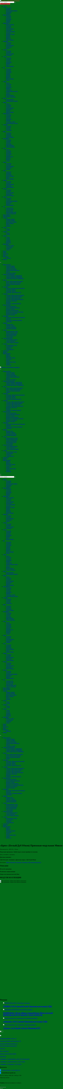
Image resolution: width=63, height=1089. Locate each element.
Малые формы (10, 40)
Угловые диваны (10, 220)
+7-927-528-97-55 (15, 1070)
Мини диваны (10, 223)
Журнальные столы (11, 335)
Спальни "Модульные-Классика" (15, 299)
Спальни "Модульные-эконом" (14, 296)
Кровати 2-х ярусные (11, 313)
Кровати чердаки (10, 314)
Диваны (8, 240)
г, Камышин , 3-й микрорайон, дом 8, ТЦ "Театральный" (15, 1059)
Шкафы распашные (11, 328)
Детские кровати (10, 31)
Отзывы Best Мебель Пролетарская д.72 (10, 1041)
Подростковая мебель (11, 10)
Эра (4, 206)
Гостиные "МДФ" (11, 289)
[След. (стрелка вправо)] (2, 1088)
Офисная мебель (10, 147)
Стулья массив (10, 349)
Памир (5, 180)
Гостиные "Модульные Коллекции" (15, 288)
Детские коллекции (11, 306)
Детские (8, 60)
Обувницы (9, 321)
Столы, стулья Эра (11, 213)
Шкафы (8, 21)
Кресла (8, 224)
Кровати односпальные (12, 310)
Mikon (4, 102)
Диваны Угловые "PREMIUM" (14, 277)
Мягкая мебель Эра (11, 212)
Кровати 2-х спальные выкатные (14, 312)
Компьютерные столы (12, 91)
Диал (4, 148)
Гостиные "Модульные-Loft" (13, 292)
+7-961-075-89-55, (6, 1070)
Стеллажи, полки (10, 121)
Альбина (5, 124)
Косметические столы (12, 332)
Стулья (8, 230)
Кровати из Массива (11, 300)
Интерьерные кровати (12, 101)
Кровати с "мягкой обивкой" (13, 303)
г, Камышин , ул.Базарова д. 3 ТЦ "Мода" (11, 1064)
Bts (4, 67)
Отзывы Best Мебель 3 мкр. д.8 (8, 1038)
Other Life (5, 253)
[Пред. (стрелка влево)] (0, 1088)
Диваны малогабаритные (12, 270)
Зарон (4, 162)
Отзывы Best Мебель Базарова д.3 (9, 1043)
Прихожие (9, 12)
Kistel (4, 98)
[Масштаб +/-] (0, 1087)
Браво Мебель (6, 15)
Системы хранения (11, 327)
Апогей (5, 217)
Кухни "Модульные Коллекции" (14, 281)
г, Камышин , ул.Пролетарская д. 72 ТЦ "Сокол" (12, 1061)
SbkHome (5, 41)
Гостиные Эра (10, 209)
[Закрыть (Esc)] (5, 1087)
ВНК (4, 131)
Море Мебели (6, 215)
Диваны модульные (11, 268)
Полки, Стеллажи (10, 96)
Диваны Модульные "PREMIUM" (15, 278)
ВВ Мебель (6, 244)
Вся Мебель (6, 138)
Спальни (8, 9)
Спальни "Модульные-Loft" (13, 298)
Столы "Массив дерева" (12, 342)
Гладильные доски (11, 362)
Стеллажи (8, 359)
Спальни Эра (9, 208)
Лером (4, 6)
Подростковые (10, 28)
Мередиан (5, 256)
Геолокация (3, 1056)
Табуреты (8, 248)
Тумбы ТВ (9, 90)
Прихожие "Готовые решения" (14, 320)
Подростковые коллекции (13, 307)
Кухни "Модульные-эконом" (13, 282)
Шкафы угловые (10, 325)
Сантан (5, 49)
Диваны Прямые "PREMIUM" (14, 275)
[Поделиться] (3, 1087)
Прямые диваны (10, 219)
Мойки (5, 259)
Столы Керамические (11, 339)
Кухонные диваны (11, 273)
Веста (4, 255)
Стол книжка (9, 337)
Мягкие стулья (10, 245)
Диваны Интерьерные (9, 274)
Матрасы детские (10, 357)
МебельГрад (6, 23)
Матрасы (8, 38)
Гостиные (8, 8)
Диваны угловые (10, 267)
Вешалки (8, 318)
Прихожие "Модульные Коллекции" (15, 317)
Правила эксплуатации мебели (8, 1053)
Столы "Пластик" (10, 341)
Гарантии (2, 1048)
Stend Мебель (6, 113)
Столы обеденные (8, 338)
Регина (5, 188)
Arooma (5, 231)
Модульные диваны (11, 222)
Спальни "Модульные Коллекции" (15, 295)
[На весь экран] (2, 1087)
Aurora (5, 235)
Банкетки (8, 364)
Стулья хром (9, 247)
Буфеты (8, 285)
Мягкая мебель (10, 24)
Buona (4, 251)
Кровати (8, 13)
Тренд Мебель (6, 216)
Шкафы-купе (9, 156)
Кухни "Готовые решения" (13, 284)
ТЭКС (4, 81)
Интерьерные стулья (11, 345)
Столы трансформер (11, 334)
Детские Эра (9, 210)
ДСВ (4, 170)
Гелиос (5, 227)
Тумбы (8, 363)
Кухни (8, 48)
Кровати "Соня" (10, 34)
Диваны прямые (10, 266)
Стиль (4, 56)
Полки (8, 360)
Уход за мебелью (4, 1051)
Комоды (8, 37)
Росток (5, 197)
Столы (8, 92)
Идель (4, 252)
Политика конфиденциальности (8, 1046)
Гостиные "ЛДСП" (11, 291)
